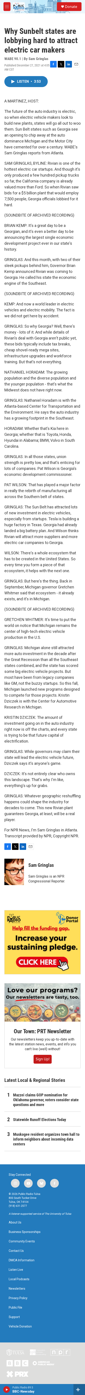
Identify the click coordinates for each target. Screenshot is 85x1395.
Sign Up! (42, 1059)
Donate (71, 7)
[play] (6, 1389)
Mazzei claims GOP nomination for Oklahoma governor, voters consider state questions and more (46, 1100)
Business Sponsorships (25, 1232)
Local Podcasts (19, 1279)
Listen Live (16, 1269)
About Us (15, 1222)
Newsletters (17, 1288)
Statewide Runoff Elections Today (39, 1119)
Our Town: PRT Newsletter (42, 1031)
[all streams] (79, 1389)
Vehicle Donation (20, 1326)
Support (14, 1317)
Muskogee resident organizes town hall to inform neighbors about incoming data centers (46, 1139)
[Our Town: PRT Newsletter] (42, 1002)
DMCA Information (21, 1260)
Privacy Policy (18, 1298)
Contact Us (16, 1251)
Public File (15, 1307)
